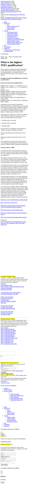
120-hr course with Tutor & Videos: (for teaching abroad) (7, 313)
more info (3, 283)
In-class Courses (8, 391)
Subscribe (3, 372)
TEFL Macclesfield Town (16, 221)
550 (2, 291)
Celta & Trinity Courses (13, 38)
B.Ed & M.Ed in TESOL (13, 44)
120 (2, 316)
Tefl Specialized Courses (13, 41)
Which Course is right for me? (14, 42)
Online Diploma (5, 3)
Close (2, 434)
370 (2, 295)
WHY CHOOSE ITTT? (13, 26)
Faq (8, 25)
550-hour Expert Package (7, 8)
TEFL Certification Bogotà (7, 329)
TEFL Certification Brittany (8, 336)
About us (6, 388)
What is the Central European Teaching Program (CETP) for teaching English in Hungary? (13, 206)
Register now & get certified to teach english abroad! (14, 199)
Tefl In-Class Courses (12, 35)
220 (2, 304)
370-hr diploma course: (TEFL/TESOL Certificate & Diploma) (11, 293)
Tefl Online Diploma (12, 33)
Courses (6, 30)
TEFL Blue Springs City (16, 400)
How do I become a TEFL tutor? (9, 202)
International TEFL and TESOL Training (11, 19)
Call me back (4, 464)
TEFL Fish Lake (14, 397)
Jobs (5, 45)
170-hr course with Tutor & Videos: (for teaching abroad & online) (8, 307)
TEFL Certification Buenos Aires (9, 338)
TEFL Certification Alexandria (8, 330)
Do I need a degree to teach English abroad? (12, 210)
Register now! (4, 361)
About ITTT (7, 23)
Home (5, 22)
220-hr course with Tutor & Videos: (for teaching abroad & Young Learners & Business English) (8, 299)
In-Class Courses (5, 4)
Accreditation (7, 47)
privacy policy (19, 370)
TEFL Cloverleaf (5, 221)
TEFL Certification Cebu (7, 341)
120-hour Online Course (7, 10)
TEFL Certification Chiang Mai (9, 343)
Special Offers (10, 29)
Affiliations (7, 424)
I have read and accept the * (13, 370)
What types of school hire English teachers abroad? (14, 217)
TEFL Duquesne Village (12, 223)
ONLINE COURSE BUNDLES (15, 39)
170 (2, 310)
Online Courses (5, 1)
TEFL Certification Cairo (7, 339)
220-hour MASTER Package (8, 11)
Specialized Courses (6, 7)
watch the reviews (5, 382)
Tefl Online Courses (12, 32)
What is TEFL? (11, 27)
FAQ (8, 410)
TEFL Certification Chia (7, 342)
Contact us (6, 48)
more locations (4, 327)
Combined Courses (5, 5)
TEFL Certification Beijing (7, 335)
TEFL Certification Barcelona (8, 333)
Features (9, 411)
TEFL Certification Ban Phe (8, 332)
